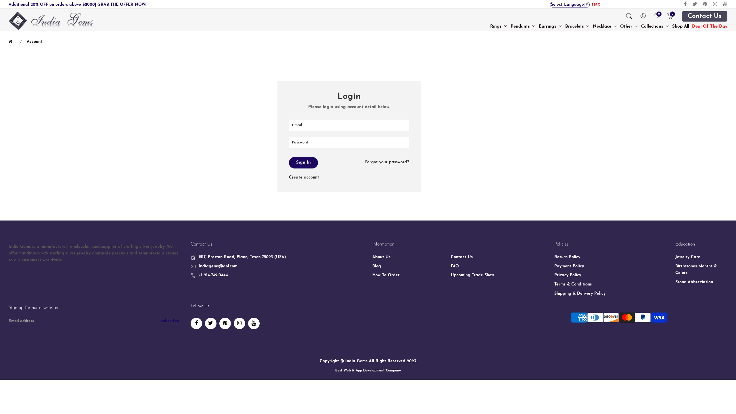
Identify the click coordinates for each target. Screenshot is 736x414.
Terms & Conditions (573, 284)
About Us (381, 257)
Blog (376, 266)
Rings (496, 26)
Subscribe (169, 321)
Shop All (680, 26)
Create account (304, 177)
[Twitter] (695, 4)
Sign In (303, 162)
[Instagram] (715, 4)
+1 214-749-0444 (213, 275)
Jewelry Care (687, 257)
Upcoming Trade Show (472, 275)
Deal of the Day (709, 26)
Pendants (521, 26)
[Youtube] (725, 4)
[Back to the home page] (11, 41)
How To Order (386, 275)
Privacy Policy (567, 275)
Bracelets (575, 26)
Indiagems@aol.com (218, 266)
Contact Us (705, 16)
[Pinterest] (705, 4)
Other (627, 26)
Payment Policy (569, 266)
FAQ (455, 266)
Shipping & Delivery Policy (579, 294)
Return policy (567, 257)
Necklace (603, 26)
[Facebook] (685, 4)
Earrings (548, 26)
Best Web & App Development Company (368, 370)
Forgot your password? (387, 162)
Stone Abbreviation (694, 282)
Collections (653, 26)
